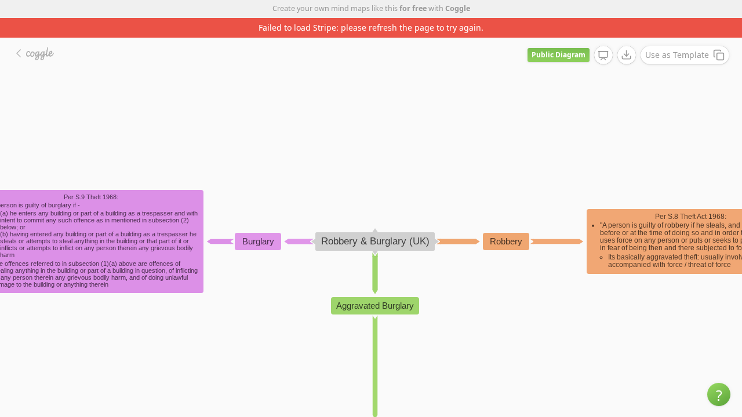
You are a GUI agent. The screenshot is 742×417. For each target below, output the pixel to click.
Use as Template (677, 54)
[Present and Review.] (603, 55)
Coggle (457, 8)
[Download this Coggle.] (626, 55)
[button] (718, 394)
